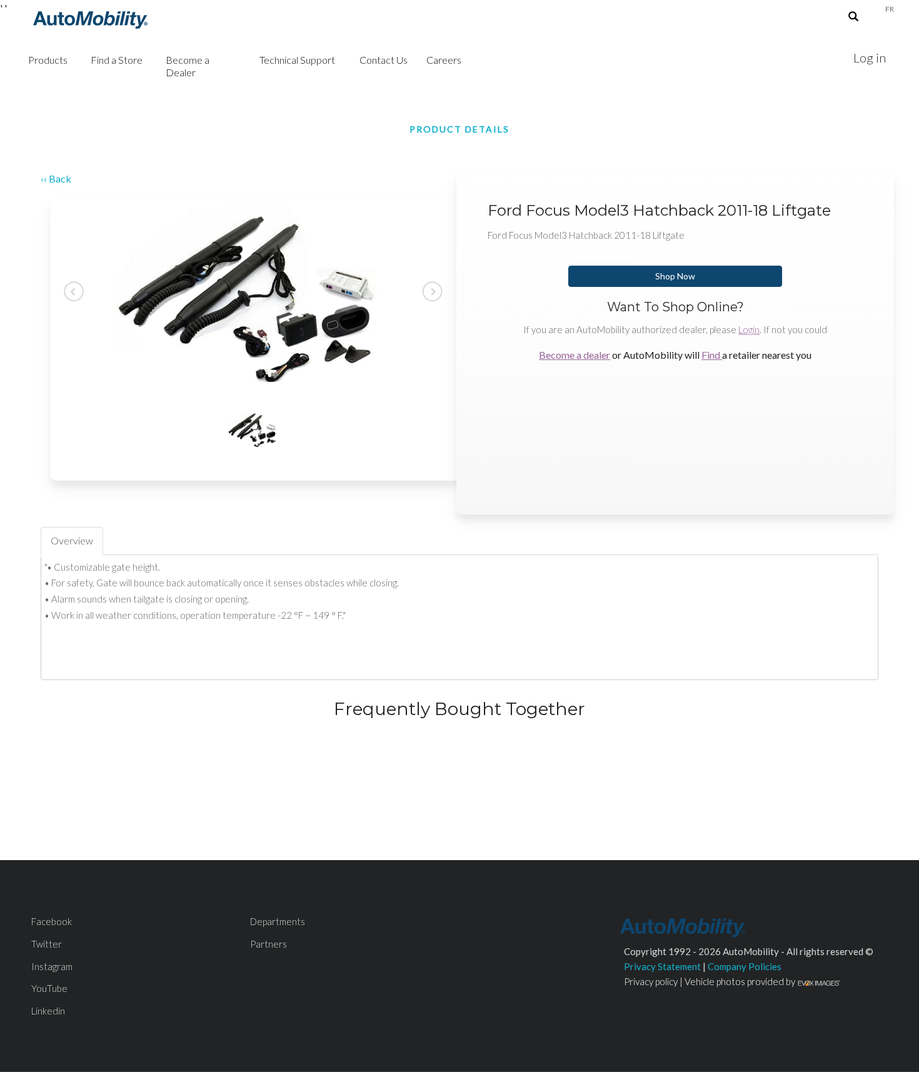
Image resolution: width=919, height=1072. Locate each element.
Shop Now (675, 276)
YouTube (49, 988)
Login (749, 329)
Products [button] (48, 60)
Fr (889, 9)
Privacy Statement (662, 966)
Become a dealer (574, 355)
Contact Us (383, 60)
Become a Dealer (187, 66)
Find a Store (117, 60)
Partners (268, 943)
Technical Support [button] (297, 60)
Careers (443, 60)
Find (711, 355)
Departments (277, 921)
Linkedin (48, 1010)
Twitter (46, 943)
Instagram (52, 966)
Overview (72, 540)
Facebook (51, 921)
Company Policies (744, 966)
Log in (869, 57)
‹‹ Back (56, 178)
